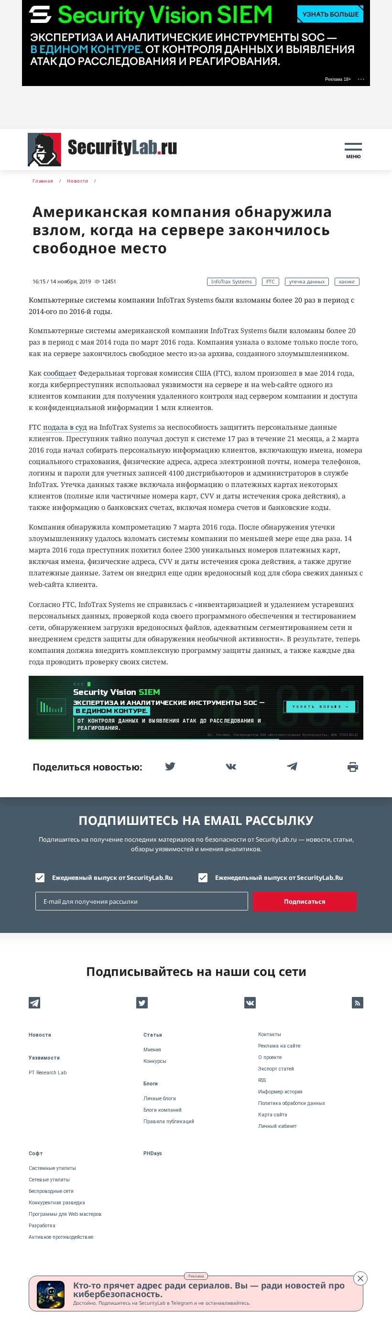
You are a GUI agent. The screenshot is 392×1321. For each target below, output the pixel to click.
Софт (36, 1153)
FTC (270, 281)
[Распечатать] (351, 766)
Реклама (196, 1275)
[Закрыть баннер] (360, 1278)
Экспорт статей (276, 1069)
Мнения (152, 1050)
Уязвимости (44, 1058)
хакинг (347, 281)
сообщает (60, 373)
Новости (40, 1035)
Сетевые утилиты (49, 1180)
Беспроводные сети (51, 1191)
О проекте (270, 1057)
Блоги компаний (162, 1110)
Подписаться (305, 901)
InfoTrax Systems (231, 281)
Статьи (152, 1035)
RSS (262, 1080)
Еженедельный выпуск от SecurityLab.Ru (279, 877)
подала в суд (65, 427)
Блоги (150, 1084)
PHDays (152, 1153)
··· (361, 79)
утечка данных (307, 281)
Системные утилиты (52, 1168)
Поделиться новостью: (87, 766)
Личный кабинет (277, 1126)
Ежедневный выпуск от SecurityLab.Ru (112, 877)
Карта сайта (272, 1115)
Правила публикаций (168, 1121)
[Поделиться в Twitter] (169, 766)
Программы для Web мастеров (65, 1214)
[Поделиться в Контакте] (230, 766)
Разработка (42, 1226)
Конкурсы (154, 1061)
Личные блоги (159, 1098)
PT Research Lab (47, 1073)
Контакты (269, 1034)
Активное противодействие (61, 1237)
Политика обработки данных (291, 1103)
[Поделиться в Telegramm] (291, 766)
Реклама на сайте (279, 1046)
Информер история (280, 1092)
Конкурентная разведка (57, 1203)
